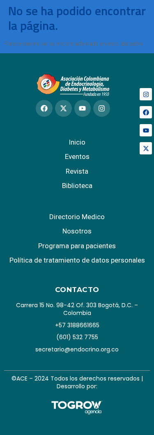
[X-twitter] (146, 148)
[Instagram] (146, 94)
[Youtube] (146, 130)
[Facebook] (146, 112)
